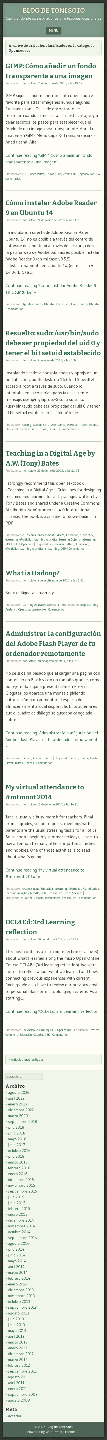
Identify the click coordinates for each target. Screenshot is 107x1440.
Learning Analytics (45, 539)
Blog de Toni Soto (53, 10)
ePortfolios (26, 539)
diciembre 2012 (21, 1353)
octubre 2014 (19, 1231)
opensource (87, 174)
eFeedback (86, 535)
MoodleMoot (52, 898)
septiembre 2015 (22, 1191)
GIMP (74, 174)
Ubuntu (49, 304)
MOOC (9, 544)
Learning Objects (69, 539)
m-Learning (52, 549)
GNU (25, 174)
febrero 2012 (19, 1365)
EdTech (60, 535)
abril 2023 (16, 1098)
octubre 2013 (19, 1301)
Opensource (37, 174)
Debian (37, 425)
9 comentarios (69, 429)
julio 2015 (16, 1196)
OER (17, 544)
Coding (26, 425)
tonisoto (28, 83)
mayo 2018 (17, 1138)
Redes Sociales (73, 893)
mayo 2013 (17, 1330)
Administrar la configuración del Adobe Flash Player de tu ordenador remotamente (53, 644)
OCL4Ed (38, 1035)
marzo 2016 (18, 1162)
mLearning (88, 539)
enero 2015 (17, 1214)
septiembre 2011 (22, 1371)
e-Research (29, 535)
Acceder (14, 1415)
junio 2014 (16, 1255)
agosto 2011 (18, 1376)
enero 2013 (17, 1347)
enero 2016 (17, 1173)
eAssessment (46, 535)
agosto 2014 (18, 1243)
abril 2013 (16, 1336)
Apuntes (27, 304)
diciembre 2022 (21, 1109)
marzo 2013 (17, 1342)
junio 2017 (16, 1144)
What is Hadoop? (32, 573)
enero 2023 (17, 1104)
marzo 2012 (17, 1359)
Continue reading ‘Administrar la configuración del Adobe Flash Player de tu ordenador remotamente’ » (53, 739)
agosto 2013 (18, 1313)
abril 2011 (16, 1382)
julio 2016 (16, 1156)
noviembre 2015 (21, 1185)
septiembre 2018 (22, 1121)
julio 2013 (16, 1318)
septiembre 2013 (22, 1307)
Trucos (50, 174)
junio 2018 (16, 1133)
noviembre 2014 (21, 1226)
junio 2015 (16, 1202)
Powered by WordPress (44, 1432)
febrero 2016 (19, 1167)
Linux (74, 304)
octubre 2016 (19, 1150)
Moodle (34, 893)
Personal (72, 425)
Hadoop (81, 605)
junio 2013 (16, 1324)
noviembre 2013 (21, 1295)
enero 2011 (17, 1388)
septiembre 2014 (22, 1237)
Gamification (91, 889)
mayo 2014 (17, 1260)
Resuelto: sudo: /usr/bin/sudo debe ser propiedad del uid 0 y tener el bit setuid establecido (53, 343)
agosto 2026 (18, 1092)
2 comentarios (14, 309)
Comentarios (76, 549)
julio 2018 (16, 1127)
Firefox (84, 758)
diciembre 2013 (21, 1289)
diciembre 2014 (21, 1220)
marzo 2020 (18, 1115)
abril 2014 (16, 1266)
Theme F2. (72, 1432)
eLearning (11, 539)
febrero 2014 (19, 1278)
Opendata (27, 544)
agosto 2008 (19, 1400)
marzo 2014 (18, 1272)
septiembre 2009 (23, 1394)
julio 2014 (16, 1249)
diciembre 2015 (21, 1179)
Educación (72, 535)
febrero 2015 (19, 1208)
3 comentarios (87, 898)
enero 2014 (17, 1284)
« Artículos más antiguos (26, 1059)
